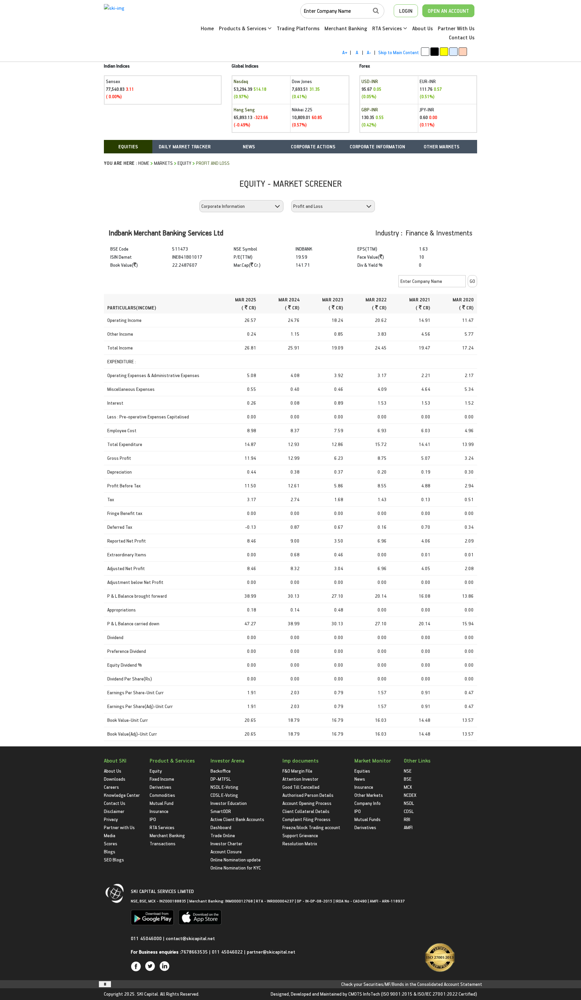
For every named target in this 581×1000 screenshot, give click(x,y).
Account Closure (226, 851)
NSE (408, 771)
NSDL (409, 803)
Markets (163, 163)
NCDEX (410, 795)
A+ (344, 52)
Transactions (163, 843)
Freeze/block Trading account (311, 827)
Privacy (111, 819)
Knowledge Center (122, 795)
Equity (184, 163)
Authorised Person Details (308, 795)
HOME (143, 163)
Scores (110, 843)
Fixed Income (162, 779)
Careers (111, 787)
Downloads (114, 779)
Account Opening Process (307, 803)
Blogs (109, 851)
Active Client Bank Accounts (237, 819)
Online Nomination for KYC (235, 867)
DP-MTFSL (220, 779)
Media (109, 835)
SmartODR (220, 811)
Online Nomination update (235, 859)
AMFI (408, 827)
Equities (362, 771)
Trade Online (222, 835)
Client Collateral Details (306, 811)
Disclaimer (114, 811)
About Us (422, 28)
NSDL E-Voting (224, 787)
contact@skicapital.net (190, 938)
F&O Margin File (297, 771)
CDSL (409, 811)
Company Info (367, 803)
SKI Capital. (148, 994)
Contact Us (461, 37)
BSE (408, 779)
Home (207, 28)
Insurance (159, 811)
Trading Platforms (298, 28)
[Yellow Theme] (444, 51)
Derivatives (160, 787)
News (359, 779)
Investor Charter (226, 843)
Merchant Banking (345, 28)
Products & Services (243, 28)
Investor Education (228, 803)
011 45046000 (147, 938)
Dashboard (220, 827)
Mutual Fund (161, 803)
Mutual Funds (367, 819)
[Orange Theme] (463, 51)
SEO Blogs (114, 859)
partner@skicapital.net (271, 952)
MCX (408, 787)
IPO (153, 819)
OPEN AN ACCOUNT (448, 10)
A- (369, 52)
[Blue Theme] (453, 51)
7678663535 (194, 952)
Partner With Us (456, 28)
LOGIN (406, 10)
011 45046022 (228, 952)
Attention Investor (300, 779)
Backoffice (220, 771)
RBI (407, 819)
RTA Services (387, 28)
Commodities (162, 795)
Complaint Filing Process (306, 819)
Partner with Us (119, 827)
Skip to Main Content (398, 52)
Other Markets (368, 795)
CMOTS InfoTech (364, 994)
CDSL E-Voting (224, 795)
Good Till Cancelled (300, 787)
